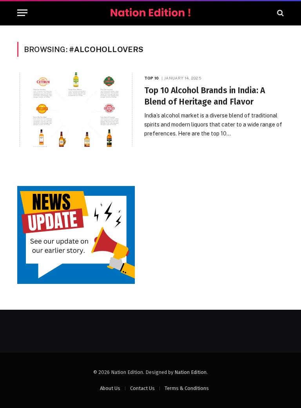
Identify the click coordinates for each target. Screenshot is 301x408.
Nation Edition (190, 372)
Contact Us (142, 388)
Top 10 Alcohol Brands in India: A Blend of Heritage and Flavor (204, 96)
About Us (110, 388)
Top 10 (151, 78)
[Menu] (22, 13)
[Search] (280, 13)
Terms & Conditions (187, 388)
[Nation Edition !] (150, 12)
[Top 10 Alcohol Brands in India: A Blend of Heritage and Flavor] (75, 109)
